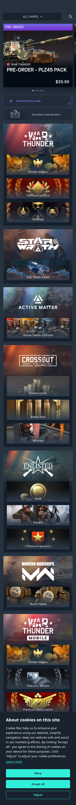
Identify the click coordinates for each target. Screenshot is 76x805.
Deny (38, 773)
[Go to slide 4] (40, 90)
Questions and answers (46, 114)
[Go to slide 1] (33, 90)
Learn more (14, 762)
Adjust (38, 795)
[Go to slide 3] (38, 90)
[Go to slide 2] (35, 90)
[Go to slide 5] (43, 90)
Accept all (38, 784)
